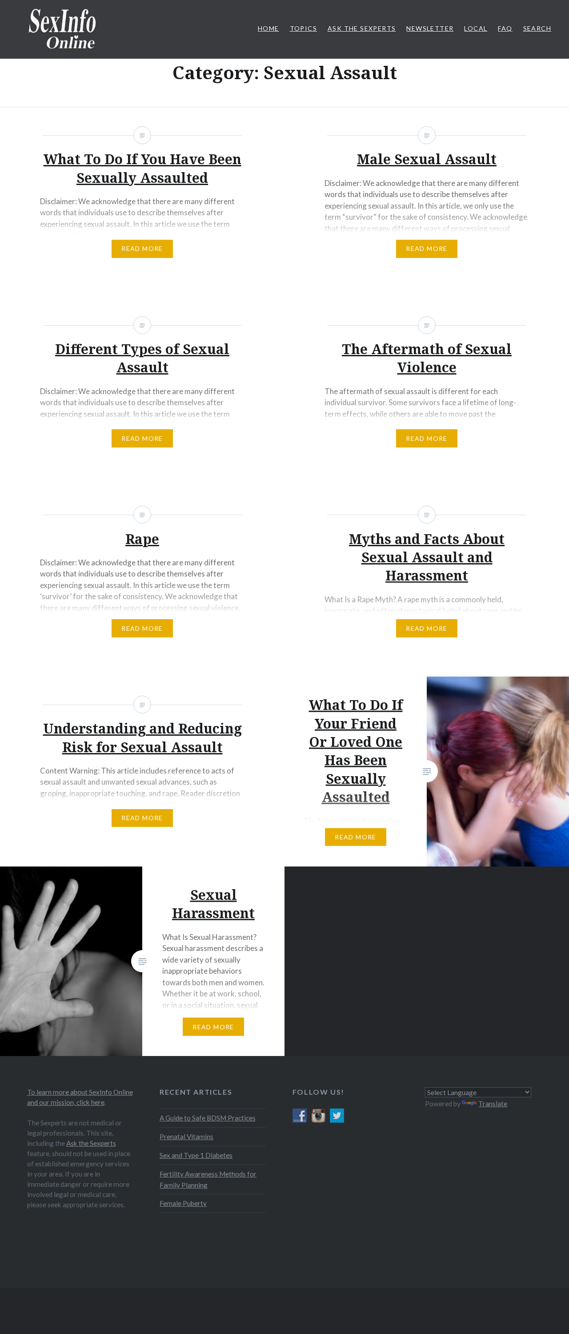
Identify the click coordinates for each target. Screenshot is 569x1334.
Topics (303, 28)
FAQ (505, 28)
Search (537, 28)
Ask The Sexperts (362, 28)
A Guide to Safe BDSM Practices (208, 1118)
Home (268, 28)
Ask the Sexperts (91, 1143)
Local (475, 28)
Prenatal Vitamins (186, 1136)
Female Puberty (183, 1203)
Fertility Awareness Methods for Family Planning (208, 1179)
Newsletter (429, 28)
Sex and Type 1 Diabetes (196, 1155)
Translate (492, 1104)
